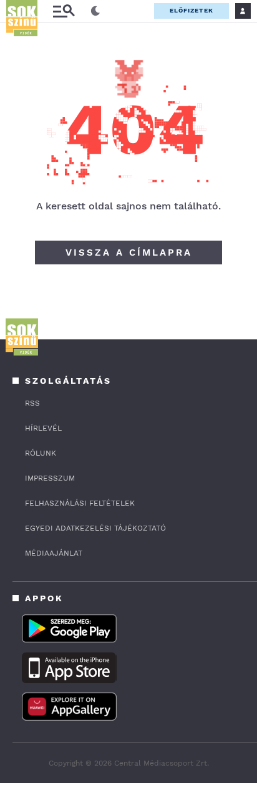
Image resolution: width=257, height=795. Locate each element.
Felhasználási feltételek (80, 503)
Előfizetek (191, 10)
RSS (32, 403)
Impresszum (50, 478)
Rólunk (40, 453)
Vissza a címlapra (128, 252)
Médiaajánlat (53, 553)
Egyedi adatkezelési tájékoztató (95, 528)
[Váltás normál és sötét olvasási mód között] (95, 11)
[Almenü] (63, 11)
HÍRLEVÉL (43, 428)
